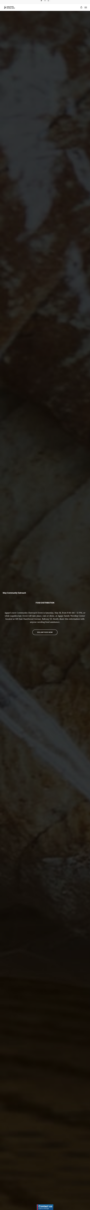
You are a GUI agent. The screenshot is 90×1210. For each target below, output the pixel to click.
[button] (86, 7)
